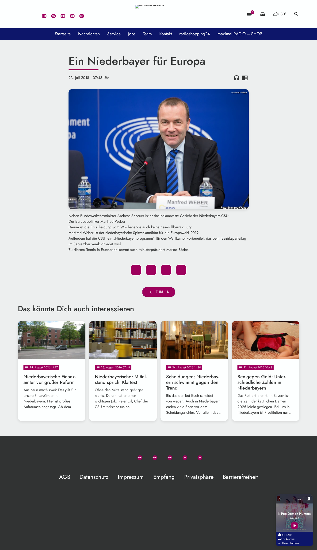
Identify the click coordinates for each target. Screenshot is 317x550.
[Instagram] (60, 14)
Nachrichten (89, 34)
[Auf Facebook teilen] (136, 270)
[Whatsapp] (41, 14)
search (296, 14)
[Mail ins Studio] (22, 14)
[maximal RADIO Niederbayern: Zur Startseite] (158, 14)
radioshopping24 (194, 34)
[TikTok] (88, 14)
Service (114, 34)
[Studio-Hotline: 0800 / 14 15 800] (32, 14)
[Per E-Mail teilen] (181, 270)
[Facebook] (50, 14)
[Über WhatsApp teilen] (166, 270)
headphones (236, 77)
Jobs (131, 34)
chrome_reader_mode (245, 77)
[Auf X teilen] (151, 270)
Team (147, 34)
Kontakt (165, 34)
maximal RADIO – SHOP (240, 34)
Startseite (63, 34)
